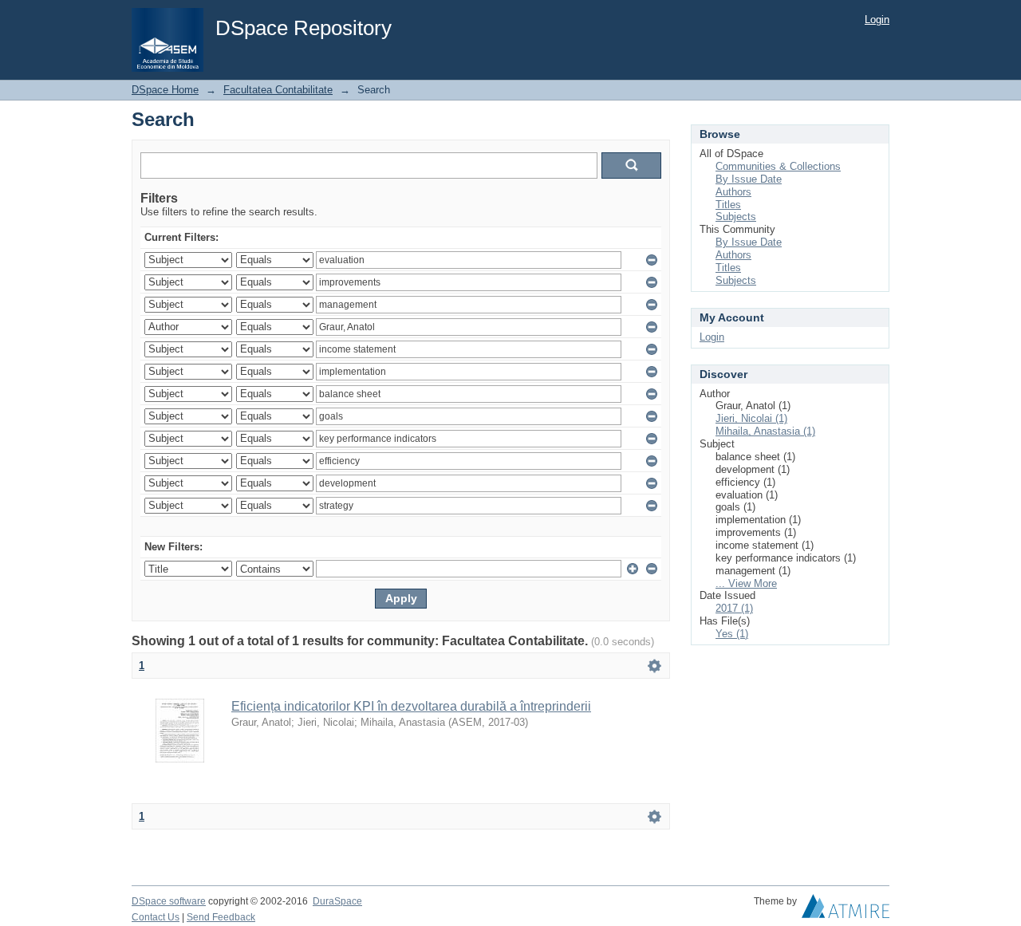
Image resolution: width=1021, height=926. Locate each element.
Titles (728, 205)
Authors (733, 192)
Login (877, 20)
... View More (746, 583)
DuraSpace (337, 901)
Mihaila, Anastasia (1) (765, 431)
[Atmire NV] (845, 910)
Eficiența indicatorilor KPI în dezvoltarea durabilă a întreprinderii (411, 706)
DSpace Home (165, 90)
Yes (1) (731, 634)
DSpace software (169, 901)
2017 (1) (734, 608)
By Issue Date (748, 179)
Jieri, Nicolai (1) (751, 418)
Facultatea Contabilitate (278, 90)
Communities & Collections (778, 166)
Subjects (735, 217)
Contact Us (155, 917)
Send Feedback (221, 917)
